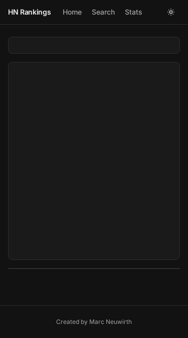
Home (72, 12)
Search (103, 12)
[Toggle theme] (171, 12)
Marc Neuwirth (110, 321)
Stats (133, 12)
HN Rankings (29, 12)
